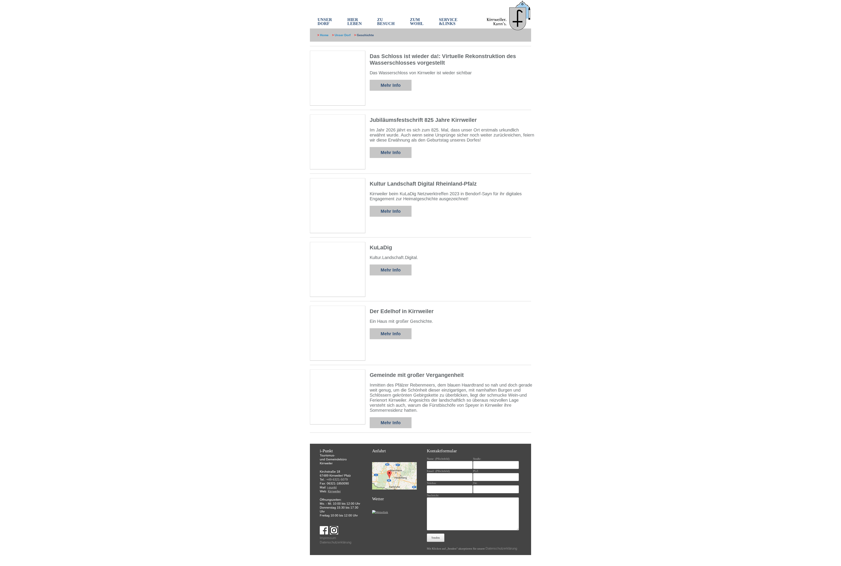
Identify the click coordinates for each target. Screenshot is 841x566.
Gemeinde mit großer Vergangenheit (417, 375)
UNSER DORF (325, 21)
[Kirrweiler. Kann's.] (509, 15)
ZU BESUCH (386, 21)
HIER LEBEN (354, 21)
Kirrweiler (334, 491)
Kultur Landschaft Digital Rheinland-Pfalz (423, 184)
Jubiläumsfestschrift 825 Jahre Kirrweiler (423, 120)
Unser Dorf (343, 35)
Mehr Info (391, 85)
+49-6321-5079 (337, 479)
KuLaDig (381, 247)
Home (324, 35)
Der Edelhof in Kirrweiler (402, 311)
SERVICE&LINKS (448, 21)
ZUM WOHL (417, 21)
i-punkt (332, 487)
